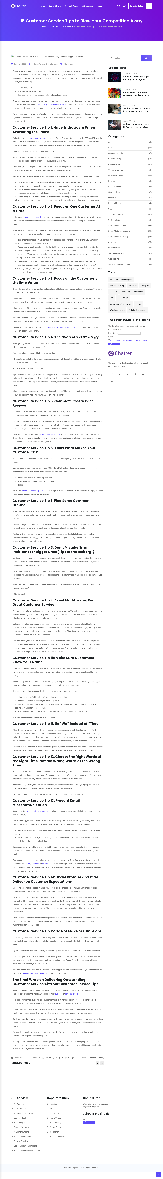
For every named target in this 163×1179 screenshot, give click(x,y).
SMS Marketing (114, 220)
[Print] (73, 1058)
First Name (113, 333)
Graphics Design (115, 192)
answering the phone (37, 138)
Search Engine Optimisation (132, 292)
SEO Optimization (115, 214)
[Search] (118, 6)
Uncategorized (114, 248)
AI (109, 142)
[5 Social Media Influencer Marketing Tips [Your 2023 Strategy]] (114, 93)
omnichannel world (33, 217)
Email (110, 337)
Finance (111, 181)
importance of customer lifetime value (63, 327)
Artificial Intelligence (124, 280)
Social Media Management (119, 231)
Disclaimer (54, 1132)
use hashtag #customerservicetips (51, 104)
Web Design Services (22, 1122)
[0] (124, 6)
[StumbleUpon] (57, 1058)
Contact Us (54, 1113)
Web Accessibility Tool (23, 1113)
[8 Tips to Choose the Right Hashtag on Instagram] (114, 77)
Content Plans (55, 6)
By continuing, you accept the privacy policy (128, 340)
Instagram (35, 864)
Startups (54, 64)
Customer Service (115, 170)
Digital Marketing (115, 175)
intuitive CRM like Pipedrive (33, 491)
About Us (53, 1104)
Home (42, 6)
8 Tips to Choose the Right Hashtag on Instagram (136, 78)
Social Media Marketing (118, 237)
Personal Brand (44, 64)
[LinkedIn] (51, 1058)
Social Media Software (23, 1136)
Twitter (27, 864)
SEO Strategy (123, 298)
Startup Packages (21, 1127)
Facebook (46, 864)
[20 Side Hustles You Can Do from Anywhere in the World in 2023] (114, 109)
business (58, 994)
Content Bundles (21, 1141)
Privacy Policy (55, 1122)
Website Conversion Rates (119, 264)
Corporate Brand (115, 164)
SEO (110, 209)
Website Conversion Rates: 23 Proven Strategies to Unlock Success (136, 127)
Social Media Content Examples (27, 1150)
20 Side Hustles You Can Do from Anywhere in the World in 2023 (136, 111)
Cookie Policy (55, 1127)
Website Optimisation (137, 310)
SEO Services (87, 6)
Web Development (116, 253)
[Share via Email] (70, 1058)
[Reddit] (66, 1058)
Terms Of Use (55, 1118)
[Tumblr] (60, 1058)
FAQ (51, 1108)
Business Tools (20, 1118)
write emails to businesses (38, 811)
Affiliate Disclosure (57, 1136)
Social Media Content (117, 225)
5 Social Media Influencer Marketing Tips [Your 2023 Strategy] (136, 95)
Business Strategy (96, 1058)
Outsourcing (113, 198)
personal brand (71, 994)
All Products (19, 1104)
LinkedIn (113, 292)
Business (35, 64)
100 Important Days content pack (35, 973)
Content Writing (114, 159)
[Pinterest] (63, 1058)
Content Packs (71, 6)
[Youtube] (47, 1058)
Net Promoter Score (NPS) (49, 434)
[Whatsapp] (54, 1058)
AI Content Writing (21, 1132)
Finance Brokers (115, 186)
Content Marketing (116, 153)
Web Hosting (113, 259)
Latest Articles (136, 6)
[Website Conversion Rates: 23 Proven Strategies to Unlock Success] (114, 125)
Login (100, 6)
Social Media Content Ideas (25, 1146)
